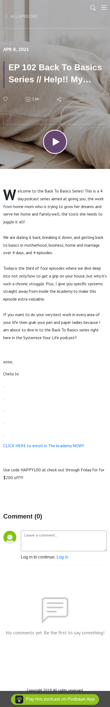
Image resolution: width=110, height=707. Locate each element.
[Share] (59, 99)
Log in (62, 557)
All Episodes (24, 16)
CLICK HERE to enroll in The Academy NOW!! (44, 445)
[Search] (93, 7)
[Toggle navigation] (104, 7)
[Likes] (6, 99)
